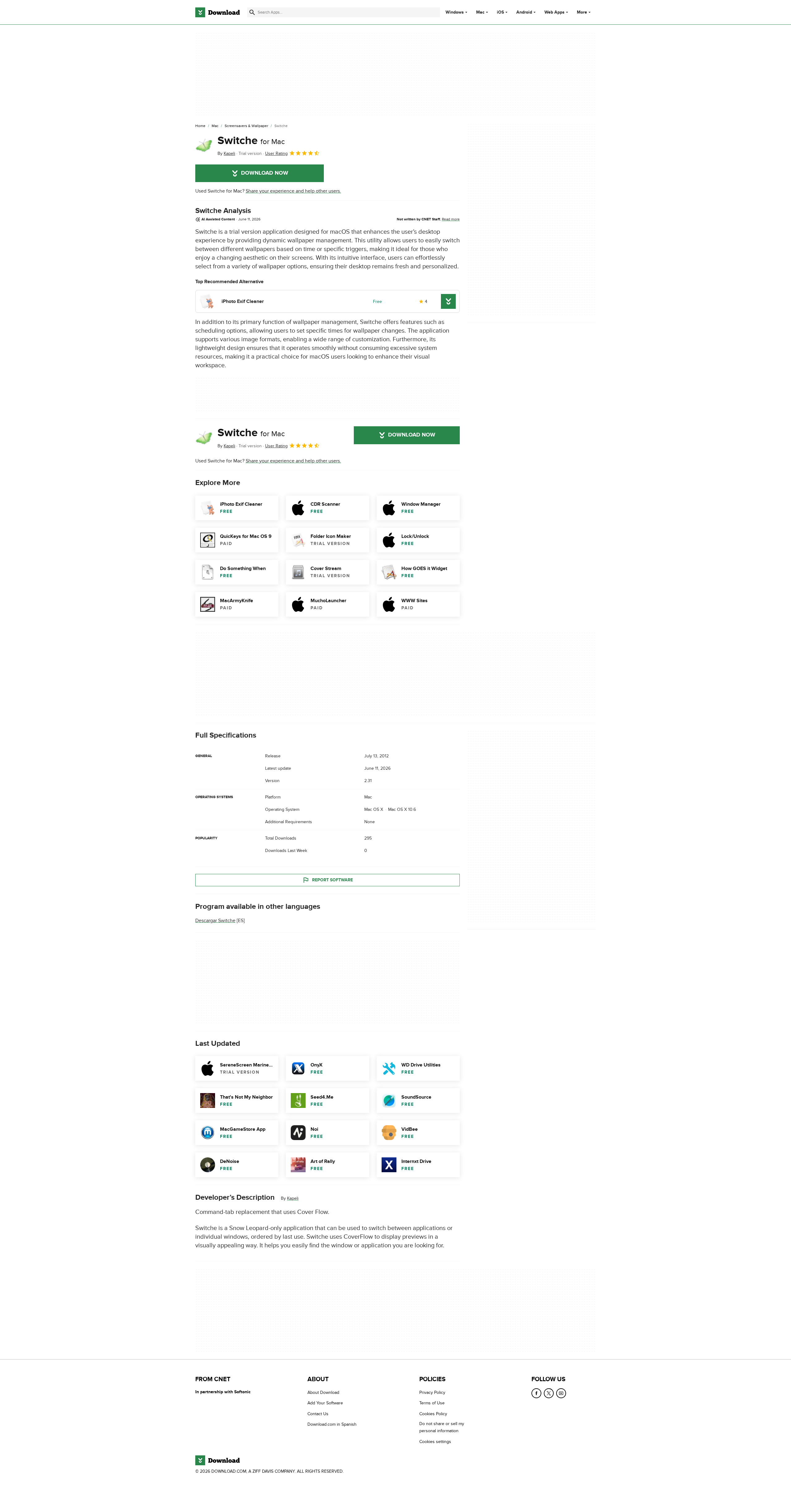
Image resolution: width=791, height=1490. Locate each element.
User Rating (276, 153)
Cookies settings (435, 1441)
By (226, 153)
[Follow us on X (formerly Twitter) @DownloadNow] (549, 1393)
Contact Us (317, 1413)
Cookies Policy (433, 1413)
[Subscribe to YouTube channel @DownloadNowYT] (561, 1393)
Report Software (332, 880)
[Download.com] (217, 12)
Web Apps (554, 12)
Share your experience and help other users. (293, 191)
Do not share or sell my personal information (441, 1427)
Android (524, 12)
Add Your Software (325, 1403)
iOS (500, 12)
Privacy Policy (432, 1392)
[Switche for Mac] (204, 145)
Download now (264, 173)
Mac (480, 12)
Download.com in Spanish (332, 1424)
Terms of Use (432, 1403)
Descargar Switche (215, 920)
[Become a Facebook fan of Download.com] (536, 1393)
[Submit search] (252, 12)
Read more (451, 219)
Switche (251, 140)
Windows (455, 12)
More (582, 12)
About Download (323, 1392)
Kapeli (292, 1198)
